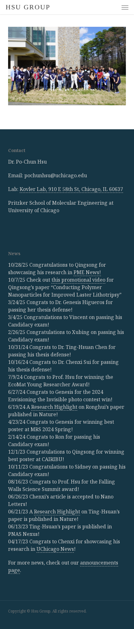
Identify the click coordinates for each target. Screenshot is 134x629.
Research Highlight (54, 406)
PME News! (87, 272)
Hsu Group (28, 7)
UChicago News (55, 549)
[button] (125, 7)
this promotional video (78, 279)
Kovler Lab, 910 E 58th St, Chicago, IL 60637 (71, 189)
